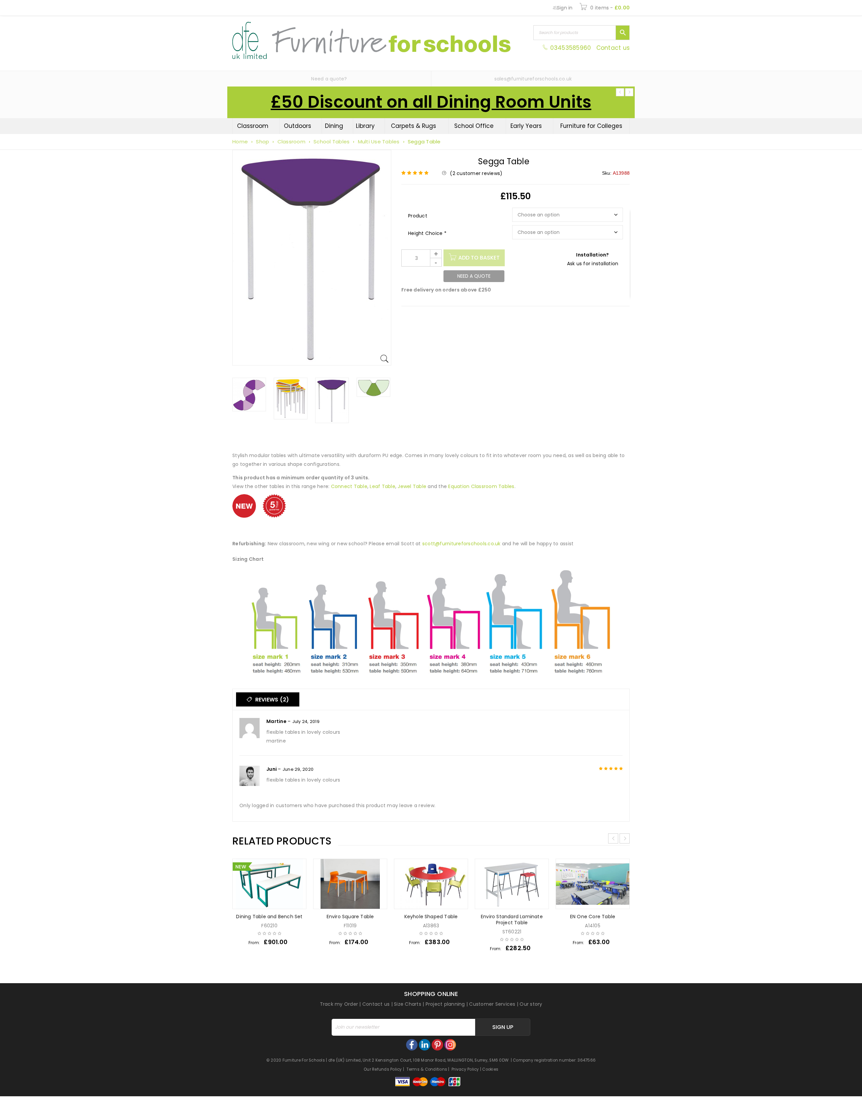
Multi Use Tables (379, 141)
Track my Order (339, 1004)
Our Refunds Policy (383, 1069)
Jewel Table (413, 486)
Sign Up (502, 1027)
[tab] (267, 699)
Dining (334, 126)
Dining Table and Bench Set (269, 916)
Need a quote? (329, 78)
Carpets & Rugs (413, 126)
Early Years (526, 126)
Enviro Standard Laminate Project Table (512, 919)
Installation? (592, 254)
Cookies (490, 1069)
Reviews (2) (271, 699)
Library (365, 126)
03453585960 (570, 48)
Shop (262, 141)
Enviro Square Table (350, 916)
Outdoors (297, 126)
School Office (474, 126)
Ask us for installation (593, 263)
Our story (531, 1004)
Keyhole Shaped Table (431, 916)
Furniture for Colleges (591, 126)
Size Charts (407, 1004)
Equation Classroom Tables (481, 486)
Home (240, 141)
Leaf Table (382, 486)
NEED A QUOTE (474, 276)
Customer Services (492, 1004)
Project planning (445, 1004)
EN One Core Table (592, 916)
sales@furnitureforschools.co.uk (533, 78)
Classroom (252, 126)
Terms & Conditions (426, 1069)
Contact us (613, 48)
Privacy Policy (465, 1069)
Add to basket (479, 258)
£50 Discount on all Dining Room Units (431, 102)
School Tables (331, 141)
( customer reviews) (476, 173)
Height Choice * (427, 233)
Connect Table (349, 486)
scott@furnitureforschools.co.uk (461, 543)
